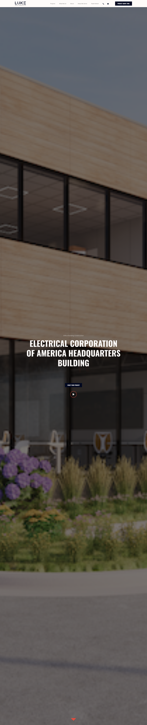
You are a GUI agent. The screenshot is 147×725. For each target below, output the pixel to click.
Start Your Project (73, 385)
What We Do (62, 3)
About (72, 3)
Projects (52, 3)
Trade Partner (95, 3)
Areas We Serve (82, 3)
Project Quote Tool (124, 3)
